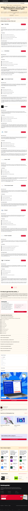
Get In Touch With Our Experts (14, 439)
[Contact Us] (26, 1)
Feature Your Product (14, 400)
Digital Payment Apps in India (5, 425)
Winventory (20, 478)
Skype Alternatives (17, 425)
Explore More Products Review (22, 473)
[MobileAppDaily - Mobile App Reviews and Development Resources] (14, 485)
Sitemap (9, 505)
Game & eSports (11, 15)
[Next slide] (14, 429)
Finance (1, 426)
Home (7, 5)
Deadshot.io (6, 478)
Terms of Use (6, 505)
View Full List (4, 469)
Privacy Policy (2, 505)
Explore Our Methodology (20, 311)
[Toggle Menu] (1, 1)
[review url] (3, 478)
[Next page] (16, 287)
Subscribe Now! (3, 498)
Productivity (16, 426)
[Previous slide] (13, 429)
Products (11, 5)
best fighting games (21, 72)
